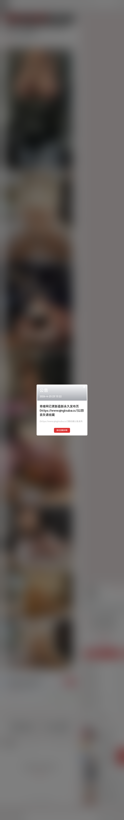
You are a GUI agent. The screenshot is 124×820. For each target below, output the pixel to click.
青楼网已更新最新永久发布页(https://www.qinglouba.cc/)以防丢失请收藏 (62, 411)
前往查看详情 (62, 430)
